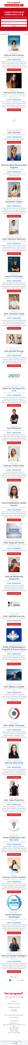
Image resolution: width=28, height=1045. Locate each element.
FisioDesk (16, 1017)
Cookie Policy (14, 1011)
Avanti (22, 980)
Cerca (14, 26)
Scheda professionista (14, 70)
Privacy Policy (14, 1009)
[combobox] (14, 20)
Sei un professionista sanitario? (12, 5)
